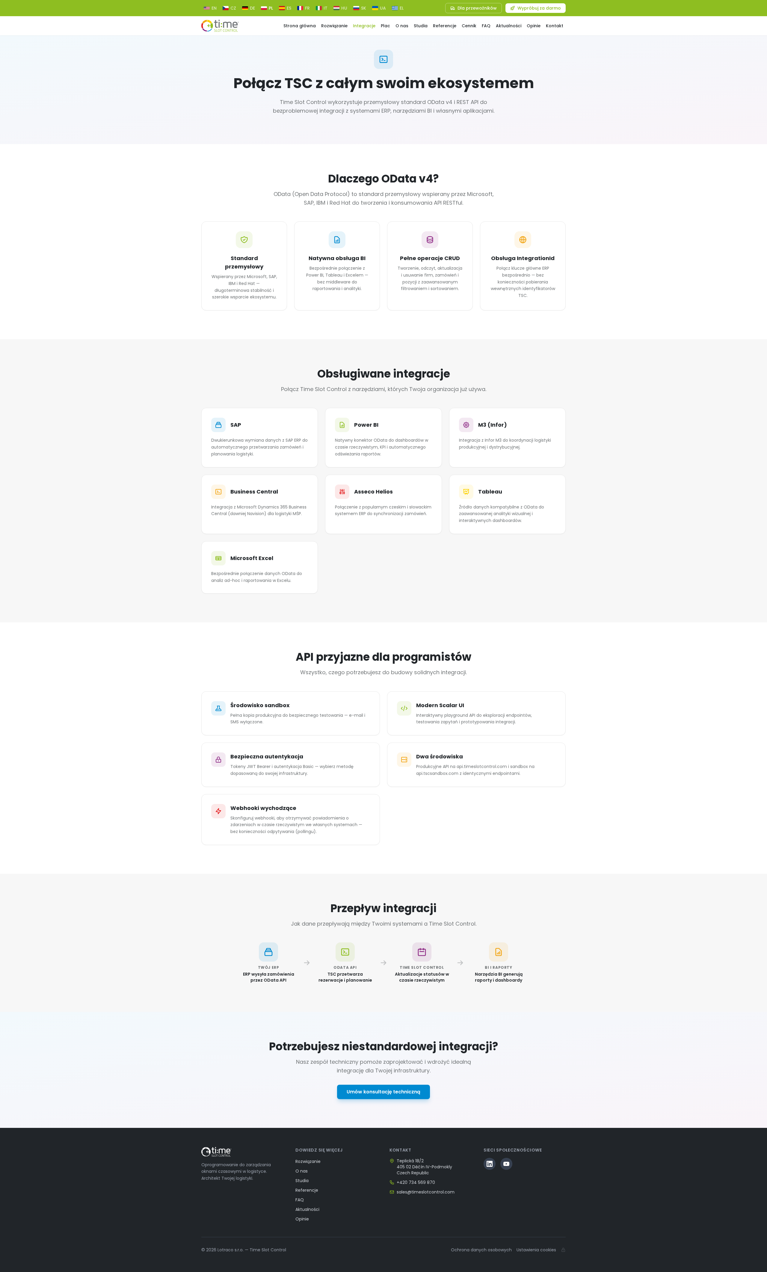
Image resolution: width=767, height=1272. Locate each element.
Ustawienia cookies (536, 1250)
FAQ (486, 26)
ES (289, 8)
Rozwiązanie (334, 26)
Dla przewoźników (477, 8)
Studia (421, 26)
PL (271, 8)
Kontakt (554, 26)
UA (383, 8)
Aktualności (508, 26)
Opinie (533, 26)
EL (402, 8)
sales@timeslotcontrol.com (426, 1192)
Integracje (364, 26)
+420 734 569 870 (416, 1182)
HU (344, 8)
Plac (385, 26)
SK (363, 8)
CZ (233, 8)
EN (214, 8)
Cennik (469, 26)
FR (307, 8)
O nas (401, 26)
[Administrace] (563, 1249)
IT (325, 8)
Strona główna (299, 26)
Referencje (444, 26)
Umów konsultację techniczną (383, 1091)
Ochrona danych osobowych (481, 1250)
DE (252, 8)
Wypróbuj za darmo (539, 8)
